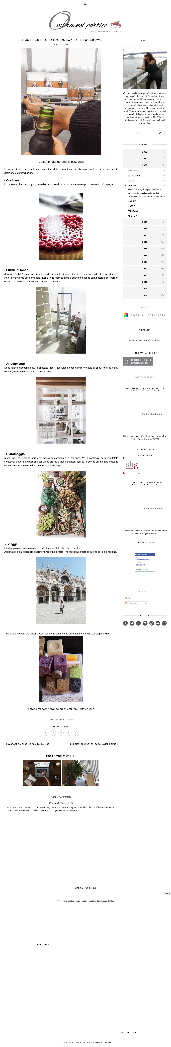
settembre (134, 176)
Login (131, 339)
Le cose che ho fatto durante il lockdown (146, 196)
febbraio (133, 211)
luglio (131, 181)
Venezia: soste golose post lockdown (144, 189)
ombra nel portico (143, 560)
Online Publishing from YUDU (145, 439)
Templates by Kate (103, 1043)
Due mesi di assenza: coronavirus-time (93, 744)
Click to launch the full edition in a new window (145, 436)
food (137, 565)
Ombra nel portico (74, 1043)
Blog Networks (141, 554)
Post (129, 598)
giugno (132, 186)
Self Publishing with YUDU (144, 533)
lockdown (69, 719)
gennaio (132, 216)
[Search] (160, 133)
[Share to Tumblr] (68, 733)
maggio (132, 201)
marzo (132, 206)
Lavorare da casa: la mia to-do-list (27, 744)
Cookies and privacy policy (148, 339)
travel (142, 565)
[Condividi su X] (53, 733)
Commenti (132, 603)
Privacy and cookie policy (68, 900)
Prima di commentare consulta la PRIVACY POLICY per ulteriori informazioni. (43, 810)
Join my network (142, 569)
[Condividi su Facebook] (45, 733)
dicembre (133, 171)
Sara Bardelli (109, 900)
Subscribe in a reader (144, 542)
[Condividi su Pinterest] (61, 733)
